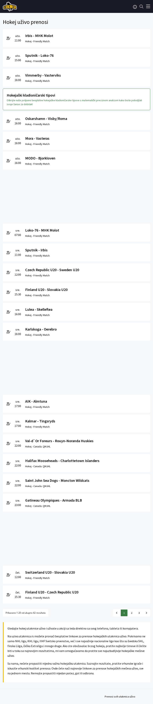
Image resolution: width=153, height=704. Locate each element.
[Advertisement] (76, 196)
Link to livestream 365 (10, 6)
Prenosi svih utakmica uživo (120, 696)
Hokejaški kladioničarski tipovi (31, 95)
